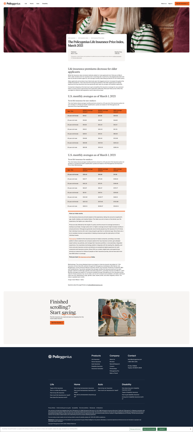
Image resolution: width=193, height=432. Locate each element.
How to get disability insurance (130, 395)
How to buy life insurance (57, 393)
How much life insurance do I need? (60, 395)
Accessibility (75, 408)
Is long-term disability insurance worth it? (132, 398)
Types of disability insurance (130, 392)
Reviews (112, 362)
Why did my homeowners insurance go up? (85, 396)
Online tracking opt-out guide (63, 408)
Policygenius (72, 239)
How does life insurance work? (58, 397)
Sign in (170, 3)
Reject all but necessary (149, 429)
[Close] (190, 429)
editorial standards (117, 56)
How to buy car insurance (105, 388)
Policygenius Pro (114, 371)
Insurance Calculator (97, 369)
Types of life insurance (56, 388)
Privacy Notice (51, 408)
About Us (112, 359)
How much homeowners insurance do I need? (85, 391)
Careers (112, 366)
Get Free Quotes (56, 323)
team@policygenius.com (135, 359)
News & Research (115, 364)
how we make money (77, 58)
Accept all (162, 429)
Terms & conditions (83, 408)
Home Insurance (96, 362)
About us (164, 3)
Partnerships (113, 369)
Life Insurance (95, 359)
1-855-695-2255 (132, 362)
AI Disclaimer (99, 408)
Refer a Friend (114, 373)
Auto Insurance (96, 364)
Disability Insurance (97, 366)
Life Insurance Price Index (97, 38)
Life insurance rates (83, 38)
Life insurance (71, 38)
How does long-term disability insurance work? (130, 389)
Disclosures (92, 408)
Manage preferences (135, 429)
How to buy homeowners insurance (84, 388)
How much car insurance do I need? (108, 390)
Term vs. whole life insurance (58, 390)
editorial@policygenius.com (95, 285)
